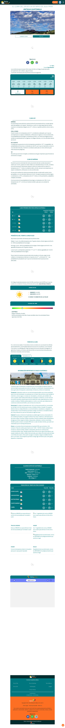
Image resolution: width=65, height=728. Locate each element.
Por (52, 66)
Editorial (36, 695)
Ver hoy (41, 36)
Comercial (29, 695)
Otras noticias (32, 690)
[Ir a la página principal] (5, 2)
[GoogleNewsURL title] (36, 62)
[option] (17, 92)
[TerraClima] (60, 2)
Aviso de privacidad (33, 705)
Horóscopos (32, 686)
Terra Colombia (32, 683)
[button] (63, 2)
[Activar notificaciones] (63, 725)
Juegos (50, 686)
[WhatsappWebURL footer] (32, 716)
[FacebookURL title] (27, 62)
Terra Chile (15, 683)
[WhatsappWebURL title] (32, 62)
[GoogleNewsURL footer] (36, 716)
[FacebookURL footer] (28, 716)
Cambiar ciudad (24, 36)
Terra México (49, 683)
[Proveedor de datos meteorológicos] (32, 723)
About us (40, 705)
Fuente (49, 67)
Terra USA (15, 686)
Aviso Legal (25, 705)
